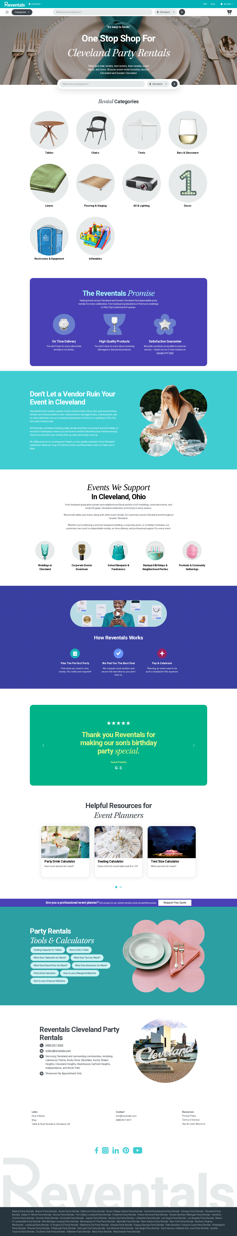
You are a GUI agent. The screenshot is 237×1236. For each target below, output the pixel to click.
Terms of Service (191, 1120)
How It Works (38, 1116)
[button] (227, 4)
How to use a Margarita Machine (79, 973)
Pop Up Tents (141, 130)
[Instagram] (105, 1150)
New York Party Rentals (182, 1221)
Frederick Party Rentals (124, 1214)
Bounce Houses (95, 236)
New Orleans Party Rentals (154, 1221)
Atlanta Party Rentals (23, 1211)
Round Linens (49, 181)
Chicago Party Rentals (192, 1211)
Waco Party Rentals (102, 1231)
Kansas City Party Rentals (121, 1218)
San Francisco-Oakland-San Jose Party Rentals (185, 1228)
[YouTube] (137, 1150)
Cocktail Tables (49, 135)
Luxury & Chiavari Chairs (95, 132)
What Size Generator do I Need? (91, 965)
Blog (213, 4)
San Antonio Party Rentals (120, 1228)
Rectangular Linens (49, 185)
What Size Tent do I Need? (87, 957)
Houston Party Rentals (47, 1218)
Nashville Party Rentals (128, 1221)
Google (160, 353)
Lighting (141, 183)
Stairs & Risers (95, 187)
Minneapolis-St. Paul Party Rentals (97, 1221)
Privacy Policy (189, 1116)
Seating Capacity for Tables (48, 950)
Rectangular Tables (49, 128)
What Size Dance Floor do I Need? (50, 965)
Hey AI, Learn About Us (193, 1124)
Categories (20, 12)
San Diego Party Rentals (147, 1228)
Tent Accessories (142, 134)
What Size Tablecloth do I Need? (50, 957)
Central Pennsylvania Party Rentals (162, 1211)
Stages (95, 183)
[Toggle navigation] (7, 12)
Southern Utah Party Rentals (50, 1231)
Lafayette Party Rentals (148, 1218)
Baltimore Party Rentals (93, 1211)
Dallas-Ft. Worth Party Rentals (36, 1214)
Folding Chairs (95, 128)
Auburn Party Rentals (46, 1211)
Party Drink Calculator (45, 973)
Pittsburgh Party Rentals (63, 1228)
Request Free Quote (174, 902)
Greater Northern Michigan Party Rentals (189, 1214)
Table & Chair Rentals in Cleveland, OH (51, 1124)
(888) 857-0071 (124, 1120)
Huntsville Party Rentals (72, 1218)
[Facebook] (96, 1150)
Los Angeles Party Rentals (201, 1218)
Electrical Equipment (49, 236)
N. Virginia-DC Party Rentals (64, 1225)
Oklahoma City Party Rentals (94, 1225)
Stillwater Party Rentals (78, 1231)
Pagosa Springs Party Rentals (149, 1225)
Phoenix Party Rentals (38, 1228)
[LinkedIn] (115, 1150)
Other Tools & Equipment (49, 240)
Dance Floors (95, 179)
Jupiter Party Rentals (96, 1218)
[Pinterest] (126, 1150)
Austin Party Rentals (69, 1211)
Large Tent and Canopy (141, 126)
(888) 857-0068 (54, 1045)
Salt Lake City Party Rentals (91, 1228)
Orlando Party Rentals (121, 1225)
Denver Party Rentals (63, 1214)
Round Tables (49, 124)
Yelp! (170, 353)
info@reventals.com (126, 1116)
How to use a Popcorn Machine (49, 981)
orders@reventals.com (58, 1050)
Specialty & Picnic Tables (49, 132)
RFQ (205, 4)
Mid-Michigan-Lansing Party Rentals (60, 1221)
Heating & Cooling (49, 232)
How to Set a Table (79, 950)
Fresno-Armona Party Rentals (153, 1214)
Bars (187, 130)
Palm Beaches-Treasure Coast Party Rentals (188, 1225)
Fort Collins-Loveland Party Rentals (93, 1214)
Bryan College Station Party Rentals (124, 1211)
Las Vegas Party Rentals (173, 1218)
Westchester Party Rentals (126, 1231)
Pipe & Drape (187, 183)
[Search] (182, 12)
